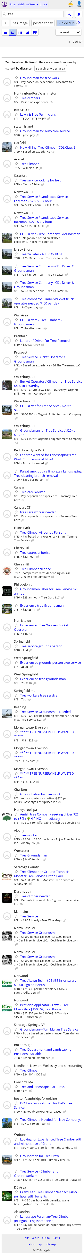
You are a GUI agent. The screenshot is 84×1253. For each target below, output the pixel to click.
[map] (35, 32)
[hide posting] (26, 86)
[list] (5, 32)
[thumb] (12, 32)
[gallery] (27, 32)
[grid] (20, 32)
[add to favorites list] (16, 77)
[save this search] (78, 14)
